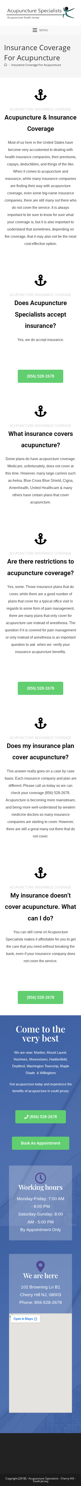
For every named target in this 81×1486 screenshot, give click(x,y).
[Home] (5, 65)
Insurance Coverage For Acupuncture (36, 65)
